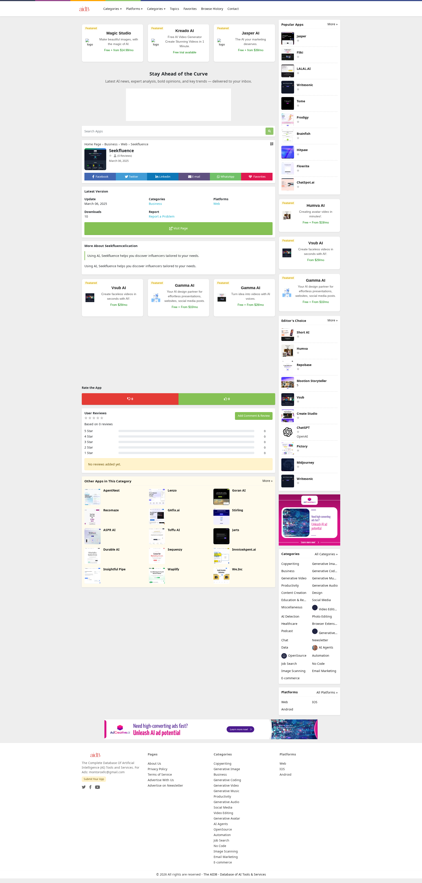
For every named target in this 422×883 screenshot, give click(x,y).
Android (287, 709)
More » (267, 480)
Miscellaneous (291, 607)
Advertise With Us (161, 780)
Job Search (289, 663)
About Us (154, 763)
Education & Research (294, 600)
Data (284, 647)
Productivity (290, 585)
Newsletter (320, 640)
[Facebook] (89, 786)
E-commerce (290, 678)
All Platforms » (327, 692)
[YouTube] (96, 786)
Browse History (212, 9)
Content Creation (293, 593)
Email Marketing (324, 671)
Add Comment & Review (254, 416)
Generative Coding (325, 571)
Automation (320, 655)
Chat (284, 640)
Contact (233, 9)
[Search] (269, 131)
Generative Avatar (328, 633)
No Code (318, 663)
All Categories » (326, 554)
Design (317, 593)
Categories (111, 9)
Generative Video (293, 578)
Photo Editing (322, 616)
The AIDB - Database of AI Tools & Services (235, 874)
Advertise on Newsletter (165, 785)
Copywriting (290, 564)
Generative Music (325, 578)
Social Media (321, 600)
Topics (174, 9)
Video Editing (328, 609)
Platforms (133, 9)
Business (111, 144)
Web (124, 144)
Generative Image (325, 564)
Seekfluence (139, 144)
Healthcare (289, 624)
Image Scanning (293, 671)
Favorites (190, 9)
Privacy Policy (157, 769)
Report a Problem (162, 216)
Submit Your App (94, 779)
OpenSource (296, 655)
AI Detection (290, 616)
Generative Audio (325, 585)
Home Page (92, 144)
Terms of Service (160, 774)
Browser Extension (325, 624)
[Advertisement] (178, 351)
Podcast (287, 631)
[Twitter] (84, 786)
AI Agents (325, 647)
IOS (314, 702)
